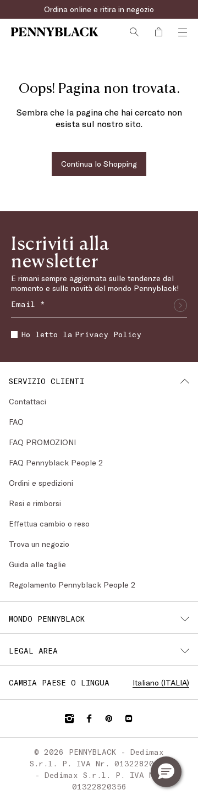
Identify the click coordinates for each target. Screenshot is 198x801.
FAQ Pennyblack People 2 (56, 462)
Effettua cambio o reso (49, 523)
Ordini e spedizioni (41, 482)
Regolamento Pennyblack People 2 (72, 584)
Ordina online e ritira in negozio (99, 9)
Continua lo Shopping (99, 163)
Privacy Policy (108, 334)
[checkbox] (14, 334)
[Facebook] (89, 718)
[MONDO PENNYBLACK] (184, 619)
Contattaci (27, 401)
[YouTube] (128, 718)
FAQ (16, 421)
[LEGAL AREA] (184, 650)
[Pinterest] (108, 718)
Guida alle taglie (37, 564)
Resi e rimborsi (35, 503)
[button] (166, 771)
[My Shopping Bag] (158, 31)
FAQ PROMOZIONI (42, 442)
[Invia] (180, 305)
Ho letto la (81, 334)
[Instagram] (69, 718)
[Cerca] (134, 31)
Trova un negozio (39, 543)
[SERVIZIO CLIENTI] (184, 381)
